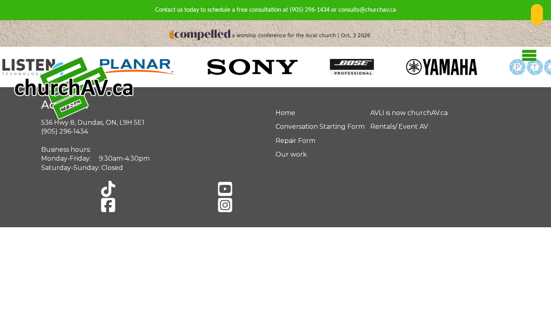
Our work (291, 154)
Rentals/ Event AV (399, 126)
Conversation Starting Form (320, 126)
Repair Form (295, 141)
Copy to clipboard (537, 14)
